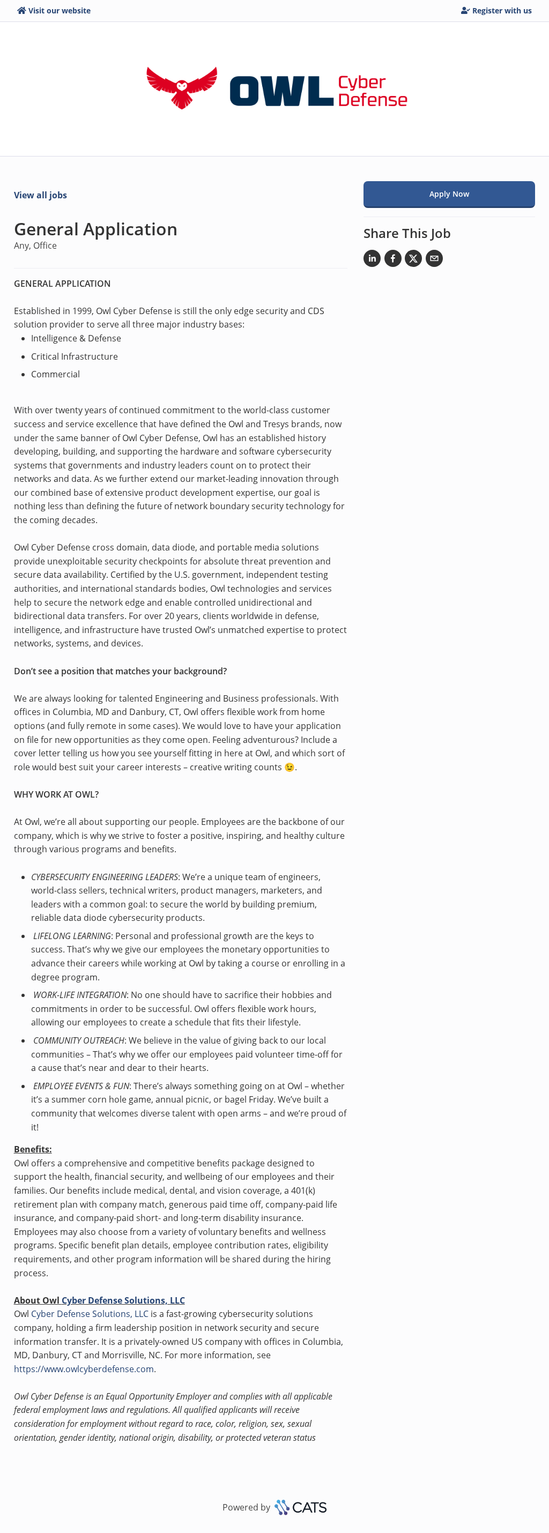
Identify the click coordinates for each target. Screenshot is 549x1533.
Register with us (502, 10)
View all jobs (40, 195)
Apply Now (449, 194)
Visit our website (59, 10)
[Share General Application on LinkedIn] (372, 260)
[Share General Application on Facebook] (393, 260)
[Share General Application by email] (434, 260)
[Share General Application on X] (413, 260)
